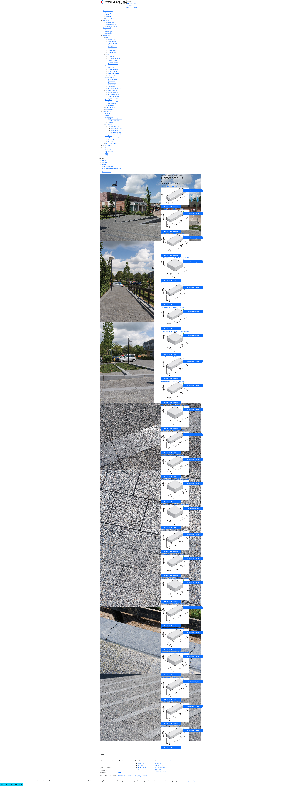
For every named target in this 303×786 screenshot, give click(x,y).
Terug (102, 755)
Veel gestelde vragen (161, 767)
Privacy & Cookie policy (134, 776)
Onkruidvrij (111, 75)
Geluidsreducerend (113, 73)
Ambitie (107, 113)
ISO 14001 (111, 141)
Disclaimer (158, 769)
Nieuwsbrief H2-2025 (116, 128)
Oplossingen (109, 117)
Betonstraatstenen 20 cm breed (111, 168)
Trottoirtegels (112, 56)
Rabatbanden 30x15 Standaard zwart (172, 186)
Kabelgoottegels (113, 62)
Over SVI (105, 147)
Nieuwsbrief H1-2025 (116, 130)
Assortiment (106, 35)
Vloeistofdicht (112, 104)
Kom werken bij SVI (132, 7)
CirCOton (110, 123)
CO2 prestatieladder (114, 126)
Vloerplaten (108, 100)
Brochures (108, 30)
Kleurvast (111, 68)
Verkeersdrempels (113, 96)
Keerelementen (110, 107)
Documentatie (107, 28)
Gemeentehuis (106, 172)
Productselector (108, 11)
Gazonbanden (112, 51)
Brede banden (112, 45)
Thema (107, 15)
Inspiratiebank (109, 22)
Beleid (107, 115)
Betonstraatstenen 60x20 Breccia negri (172, 209)
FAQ (106, 155)
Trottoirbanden (112, 43)
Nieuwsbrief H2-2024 (116, 132)
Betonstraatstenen (107, 166)
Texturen (108, 16)
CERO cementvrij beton (115, 119)
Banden (107, 37)
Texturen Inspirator (111, 24)
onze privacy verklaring (188, 781)
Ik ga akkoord (5, 784)
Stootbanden (112, 52)
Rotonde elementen (114, 94)
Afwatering (111, 39)
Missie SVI (108, 149)
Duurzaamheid (107, 111)
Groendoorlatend (113, 69)
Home (104, 160)
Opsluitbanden (112, 41)
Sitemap (145, 776)
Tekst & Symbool (113, 60)
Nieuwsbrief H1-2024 (116, 134)
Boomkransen (112, 85)
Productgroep (109, 13)
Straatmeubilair (110, 77)
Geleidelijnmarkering (114, 58)
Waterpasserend (113, 64)
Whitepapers (109, 32)
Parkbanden (111, 81)
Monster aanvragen (193, 191)
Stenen (107, 66)
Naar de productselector (171, 207)
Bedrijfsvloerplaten (113, 102)
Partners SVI (109, 151)
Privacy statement (160, 771)
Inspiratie (106, 20)
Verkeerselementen (111, 90)
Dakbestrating (109, 109)
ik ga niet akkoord (16, 784)
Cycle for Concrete (113, 121)
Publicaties (108, 124)
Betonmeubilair (112, 79)
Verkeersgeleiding (113, 92)
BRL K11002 (111, 140)
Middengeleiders (113, 98)
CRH (106, 153)
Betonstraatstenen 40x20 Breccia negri (172, 233)
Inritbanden (111, 49)
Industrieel (111, 105)
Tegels (107, 54)
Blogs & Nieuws (107, 145)
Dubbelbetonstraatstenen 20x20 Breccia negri (175, 257)
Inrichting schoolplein (114, 88)
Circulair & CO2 (109, 18)
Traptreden (111, 87)
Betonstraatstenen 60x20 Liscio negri (172, 677)
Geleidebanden (112, 47)
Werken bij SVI (142, 767)
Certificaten (108, 33)
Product (104, 162)
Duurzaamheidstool (111, 26)
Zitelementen (112, 83)
